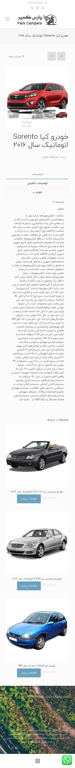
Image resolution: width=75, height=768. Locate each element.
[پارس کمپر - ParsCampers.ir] (37, 19)
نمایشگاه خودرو (50, 157)
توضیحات (37, 174)
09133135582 (35, 3)
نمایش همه (15, 56)
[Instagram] (37, 8)
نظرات (37, 192)
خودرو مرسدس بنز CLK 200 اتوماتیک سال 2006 (36, 492)
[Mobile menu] (7, 19)
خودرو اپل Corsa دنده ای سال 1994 (36, 666)
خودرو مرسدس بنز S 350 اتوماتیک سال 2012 (36, 579)
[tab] (37, 174)
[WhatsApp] (43, 8)
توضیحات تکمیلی (37, 183)
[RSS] (32, 8)
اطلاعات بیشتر (29, 499)
